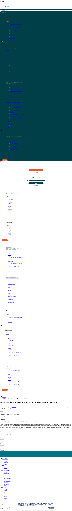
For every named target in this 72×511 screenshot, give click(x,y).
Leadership (9, 142)
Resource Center (4, 325)
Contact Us (5, 466)
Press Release (4, 397)
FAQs (3, 216)
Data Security (5, 498)
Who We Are (5, 464)
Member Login (36, 172)
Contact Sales (5, 160)
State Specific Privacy (5, 502)
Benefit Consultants (6, 473)
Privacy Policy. (33, 505)
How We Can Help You (5, 459)
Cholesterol (5, 480)
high (7, 418)
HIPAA (3, 503)
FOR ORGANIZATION (5, 470)
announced (6, 416)
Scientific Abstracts (10, 345)
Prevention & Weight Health (7, 478)
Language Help (4, 505)
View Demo (36, 185)
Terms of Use (4, 504)
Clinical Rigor (10, 92)
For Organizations (6, 6)
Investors (5, 499)
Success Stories (4, 215)
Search (3, 240)
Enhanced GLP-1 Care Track (7, 481)
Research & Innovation (5, 305)
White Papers (5, 490)
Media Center (5, 497)
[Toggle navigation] (0, 11)
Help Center (9, 230)
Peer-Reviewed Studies (11, 112)
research (13, 418)
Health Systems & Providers (11, 35)
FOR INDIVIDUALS (5, 458)
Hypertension (5, 461)
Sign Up (2, 454)
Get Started (5, 468)
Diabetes (5, 460)
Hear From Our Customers (7, 474)
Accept (51, 507)
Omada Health (14, 407)
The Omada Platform (6, 477)
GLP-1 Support (6, 462)
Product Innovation (6, 484)
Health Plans (9, 258)
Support (3, 217)
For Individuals (5, 5)
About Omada (4, 494)
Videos (5, 492)
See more (1, 431)
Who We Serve (4, 12)
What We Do (3, 41)
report (15, 421)
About (3, 130)
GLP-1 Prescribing (6, 482)
